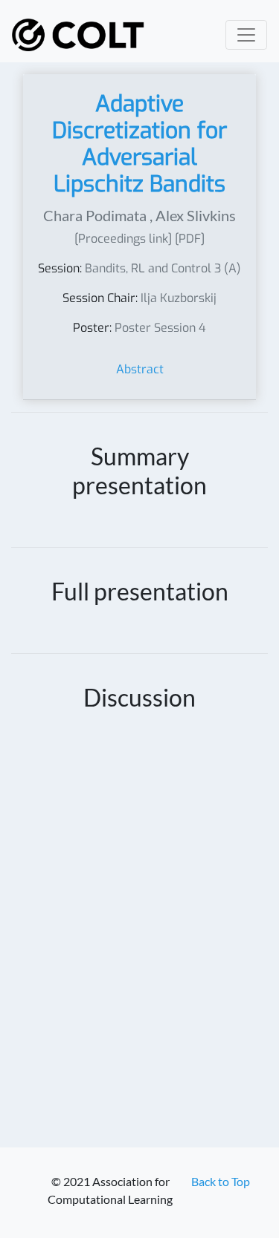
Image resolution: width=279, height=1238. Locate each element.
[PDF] (190, 238)
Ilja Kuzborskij (179, 298)
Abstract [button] (140, 369)
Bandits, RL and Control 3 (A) (163, 268)
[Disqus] (139, 939)
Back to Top (220, 1181)
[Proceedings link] (123, 238)
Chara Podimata (95, 215)
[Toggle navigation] (246, 35)
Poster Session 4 (160, 327)
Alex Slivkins (195, 215)
